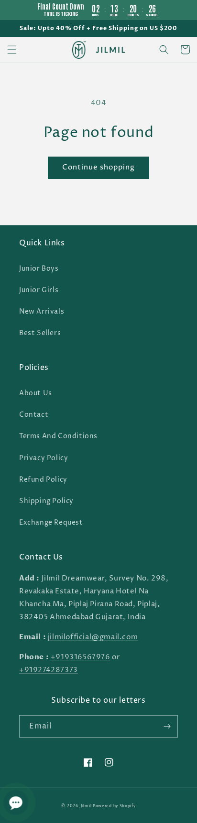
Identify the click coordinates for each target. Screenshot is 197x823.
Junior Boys (39, 268)
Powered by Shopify (114, 806)
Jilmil (86, 806)
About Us (35, 393)
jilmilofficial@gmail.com (93, 637)
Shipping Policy (46, 501)
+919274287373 (48, 670)
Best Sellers (40, 333)
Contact (33, 414)
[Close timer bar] (187, 7)
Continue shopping (98, 167)
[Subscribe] (166, 726)
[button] (11, 49)
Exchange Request (51, 522)
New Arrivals (41, 311)
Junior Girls (38, 290)
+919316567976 (80, 657)
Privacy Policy (43, 458)
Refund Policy (43, 479)
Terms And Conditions (58, 436)
